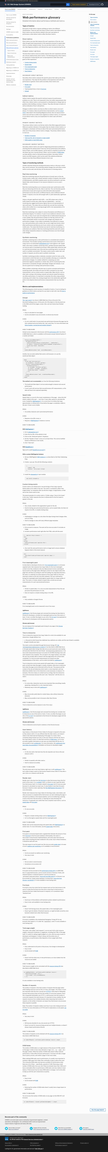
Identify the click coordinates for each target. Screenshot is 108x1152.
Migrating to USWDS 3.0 (12, 67)
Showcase (9, 76)
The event (27, 300)
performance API (54, 332)
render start (57, 844)
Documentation (10, 26)
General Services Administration (33, 1139)
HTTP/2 (48, 991)
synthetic (39, 782)
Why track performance (11, 42)
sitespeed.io (34, 474)
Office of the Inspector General (63, 1143)
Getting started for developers (11, 18)
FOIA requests (34, 1143)
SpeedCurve (28, 447)
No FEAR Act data (34, 1145)
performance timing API (48, 870)
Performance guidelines (12, 37)
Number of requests (94, 59)
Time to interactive (94, 45)
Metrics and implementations (11, 56)
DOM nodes (61, 152)
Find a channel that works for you (41, 1129)
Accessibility (9, 34)
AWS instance (41, 457)
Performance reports (60, 1145)
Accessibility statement (11, 1145)
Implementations (10, 73)
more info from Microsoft (47, 876)
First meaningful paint (95, 42)
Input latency (93, 47)
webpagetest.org (44, 243)
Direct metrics (93, 19)
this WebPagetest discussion (53, 788)
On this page (92, 14)
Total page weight (94, 56)
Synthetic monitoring (95, 30)
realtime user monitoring (34, 846)
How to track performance (12, 45)
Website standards (11, 84)
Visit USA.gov (39, 1148)
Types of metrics (11, 50)
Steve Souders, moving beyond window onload (37, 325)
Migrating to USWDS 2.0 (12, 70)
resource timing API (55, 966)
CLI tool (54, 617)
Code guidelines (10, 65)
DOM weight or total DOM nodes (33, 140)
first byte (43, 89)
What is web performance (11, 40)
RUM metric (54, 739)
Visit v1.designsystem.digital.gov (34, 1134)
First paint (92, 52)
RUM (36, 951)
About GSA (8, 1143)
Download (94, 4)
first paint (50, 784)
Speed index (93, 38)
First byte (92, 54)
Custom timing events (95, 40)
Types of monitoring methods (94, 25)
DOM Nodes (93, 61)
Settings (8, 29)
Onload (91, 36)
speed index (26, 802)
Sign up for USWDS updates (64, 1129)
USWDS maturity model (12, 32)
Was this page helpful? (97, 1110)
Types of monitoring (11, 53)
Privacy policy (84, 1143)
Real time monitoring (94, 27)
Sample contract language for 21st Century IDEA (10, 80)
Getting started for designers (11, 22)
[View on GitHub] (102, 4)
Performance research (11, 62)
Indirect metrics (93, 22)
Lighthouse (26, 613)
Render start (93, 49)
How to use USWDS (11, 15)
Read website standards (79, 4)
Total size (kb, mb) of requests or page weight (37, 138)
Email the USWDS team (88, 1129)
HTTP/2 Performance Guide (12, 59)
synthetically (37, 743)
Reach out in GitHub (13, 1129)
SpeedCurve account (38, 450)
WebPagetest (36, 401)
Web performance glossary (12, 48)
